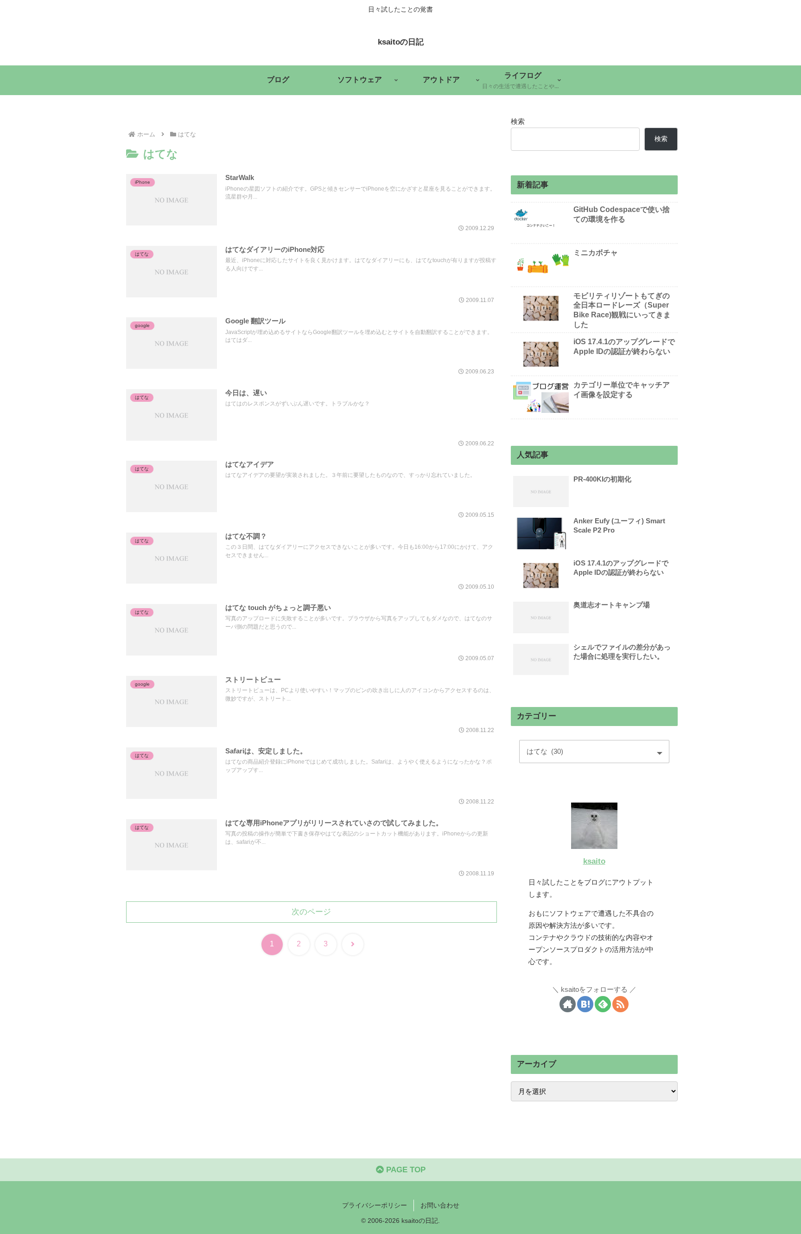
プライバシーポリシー (374, 1205)
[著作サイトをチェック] (567, 1004)
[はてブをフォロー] (585, 1004)
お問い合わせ (439, 1205)
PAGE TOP (405, 1169)
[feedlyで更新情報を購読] (603, 1004)
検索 (518, 121)
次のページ (311, 911)
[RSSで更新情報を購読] (620, 1004)
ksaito (594, 861)
